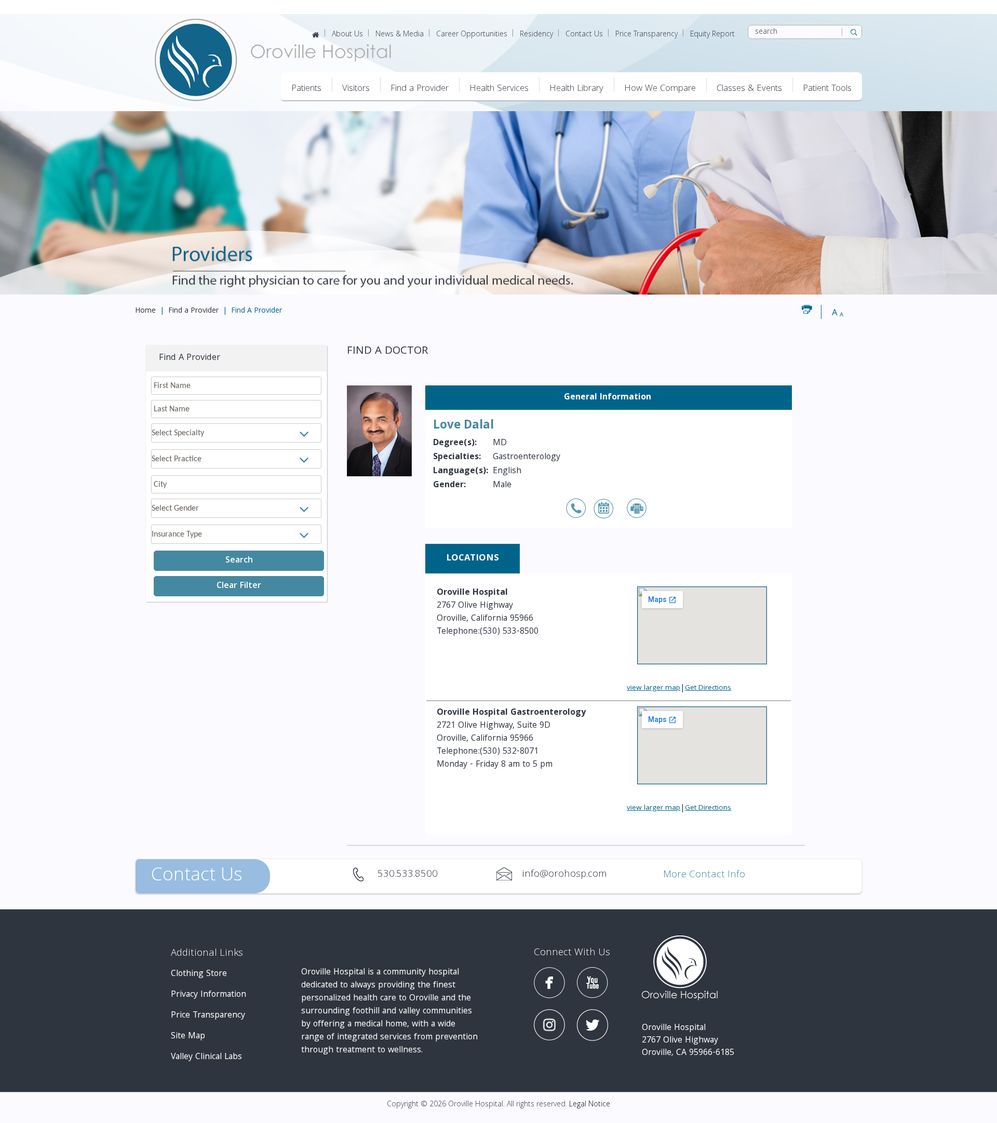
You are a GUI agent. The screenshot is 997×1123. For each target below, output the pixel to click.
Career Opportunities (471, 35)
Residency (536, 35)
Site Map (188, 1037)
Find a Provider (193, 311)
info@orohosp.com (509, 874)
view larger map (653, 688)
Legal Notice (589, 1105)
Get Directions (708, 688)
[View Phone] (576, 509)
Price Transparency (646, 35)
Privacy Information (208, 995)
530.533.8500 (365, 874)
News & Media (399, 35)
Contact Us (584, 35)
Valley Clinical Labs (206, 1057)
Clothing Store (199, 974)
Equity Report (712, 35)
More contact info (704, 875)
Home (145, 311)
